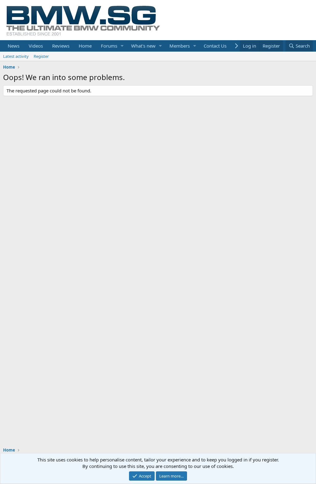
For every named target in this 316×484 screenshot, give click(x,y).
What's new (143, 46)
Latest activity (16, 56)
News (13, 46)
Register (41, 56)
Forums (109, 46)
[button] (122, 46)
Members (179, 46)
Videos (36, 46)
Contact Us (215, 46)
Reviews (60, 46)
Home (85, 46)
